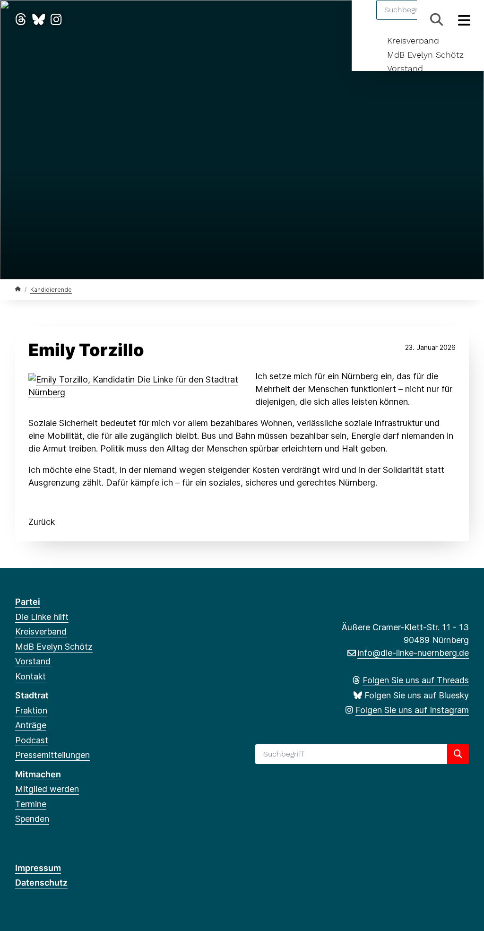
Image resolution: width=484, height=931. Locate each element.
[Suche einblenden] (436, 19)
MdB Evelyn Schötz (425, 55)
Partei (27, 602)
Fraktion (31, 710)
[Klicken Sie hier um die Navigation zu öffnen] (464, 19)
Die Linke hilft (42, 617)
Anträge (30, 725)
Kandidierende (51, 289)
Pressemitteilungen (52, 755)
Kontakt (30, 676)
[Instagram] (56, 19)
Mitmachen (38, 774)
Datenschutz (41, 882)
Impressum (38, 868)
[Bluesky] (38, 19)
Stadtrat (32, 695)
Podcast (31, 740)
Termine (30, 804)
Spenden (32, 819)
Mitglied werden (47, 789)
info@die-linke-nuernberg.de (413, 653)
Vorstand (405, 68)
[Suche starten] (458, 754)
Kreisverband (413, 40)
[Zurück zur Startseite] (18, 289)
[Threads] (20, 19)
